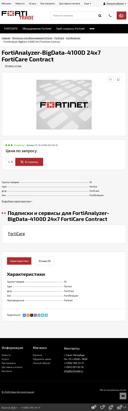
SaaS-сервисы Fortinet (70, 28)
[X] (31, 315)
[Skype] (42, 315)
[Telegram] (46, 315)
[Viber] (35, 315)
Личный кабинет (42, 363)
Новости (6, 355)
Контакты (7, 371)
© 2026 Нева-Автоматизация (18, 391)
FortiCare (16, 233)
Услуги (5, 359)
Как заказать (9, 363)
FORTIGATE (11, 28)
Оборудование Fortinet (36, 28)
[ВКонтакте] (24, 315)
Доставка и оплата (12, 367)
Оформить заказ (42, 359)
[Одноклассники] (28, 315)
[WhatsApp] (39, 315)
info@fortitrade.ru (73, 371)
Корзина (37, 355)
